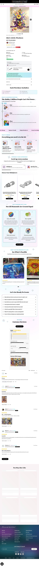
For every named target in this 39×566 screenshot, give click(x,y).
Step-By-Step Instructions (6, 536)
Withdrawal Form (17, 541)
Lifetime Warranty (17, 536)
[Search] (34, 4)
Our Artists (3, 539)
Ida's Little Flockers (18, 35)
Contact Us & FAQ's (18, 532)
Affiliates (27, 539)
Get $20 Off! (17, 551)
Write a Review (20, 326)
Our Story (3, 532)
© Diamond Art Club (9, 194)
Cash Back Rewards (29, 534)
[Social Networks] (16, 554)
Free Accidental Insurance (19, 534)
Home (7, 35)
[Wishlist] (36, 4)
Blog (2, 541)
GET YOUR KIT (19, 244)
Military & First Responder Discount (31, 536)
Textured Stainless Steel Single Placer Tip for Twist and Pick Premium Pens (9, 193)
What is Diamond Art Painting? (6, 534)
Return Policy (17, 539)
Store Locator (4, 543)
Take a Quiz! (22, 551)
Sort (29, 370)
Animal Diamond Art (11, 35)
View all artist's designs (11, 43)
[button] (31, 19)
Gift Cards (27, 532)
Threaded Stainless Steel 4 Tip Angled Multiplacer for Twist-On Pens (25, 193)
